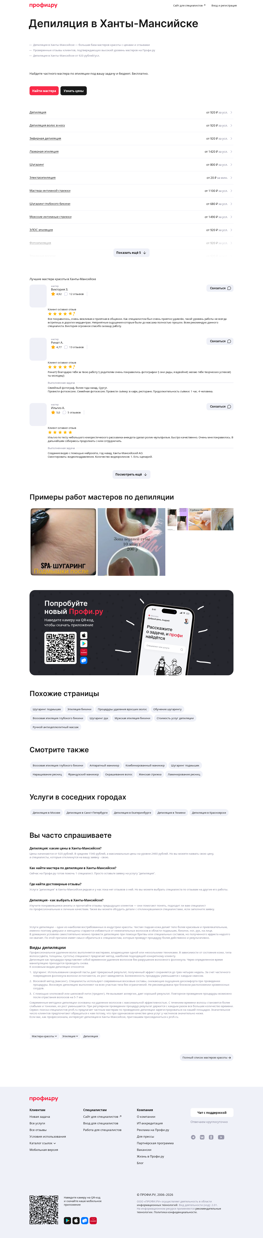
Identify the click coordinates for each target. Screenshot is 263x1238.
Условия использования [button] (48, 1136)
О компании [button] (146, 1117)
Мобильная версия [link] (44, 1150)
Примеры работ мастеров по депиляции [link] (102, 497)
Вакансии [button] (144, 1150)
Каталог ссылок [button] (41, 1143)
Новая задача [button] (40, 1117)
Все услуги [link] (37, 1123)
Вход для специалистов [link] (100, 1123)
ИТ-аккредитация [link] (150, 1123)
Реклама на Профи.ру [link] (153, 1130)
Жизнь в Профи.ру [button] (150, 1156)
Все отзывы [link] (38, 1130)
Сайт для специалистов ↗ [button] (102, 1117)
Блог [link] (140, 1163)
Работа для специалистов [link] (102, 1130)
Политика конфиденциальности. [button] (175, 1212)
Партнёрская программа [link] (155, 1143)
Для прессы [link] (145, 1136)
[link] (44, 90)
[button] (219, 288)
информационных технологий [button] (157, 1205)
